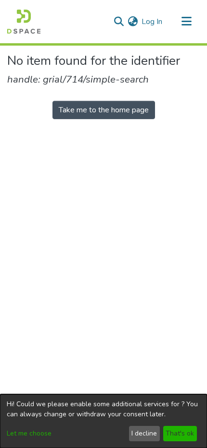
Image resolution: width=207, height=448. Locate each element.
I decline (144, 433)
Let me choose (29, 433)
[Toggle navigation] (186, 21)
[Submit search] (119, 21)
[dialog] (103, 421)
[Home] (23, 22)
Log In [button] (152, 21)
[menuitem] (133, 21)
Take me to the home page (104, 110)
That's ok (180, 433)
